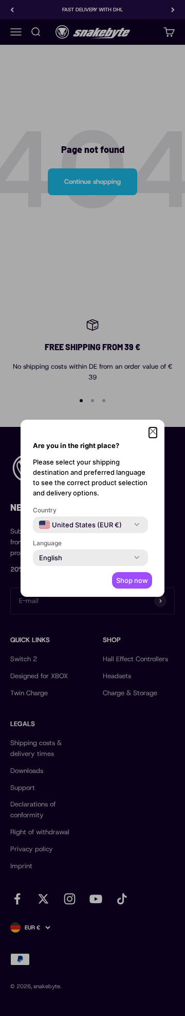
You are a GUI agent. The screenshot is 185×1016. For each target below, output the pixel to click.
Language (47, 543)
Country (45, 510)
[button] (153, 432)
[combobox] (80, 525)
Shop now (132, 580)
